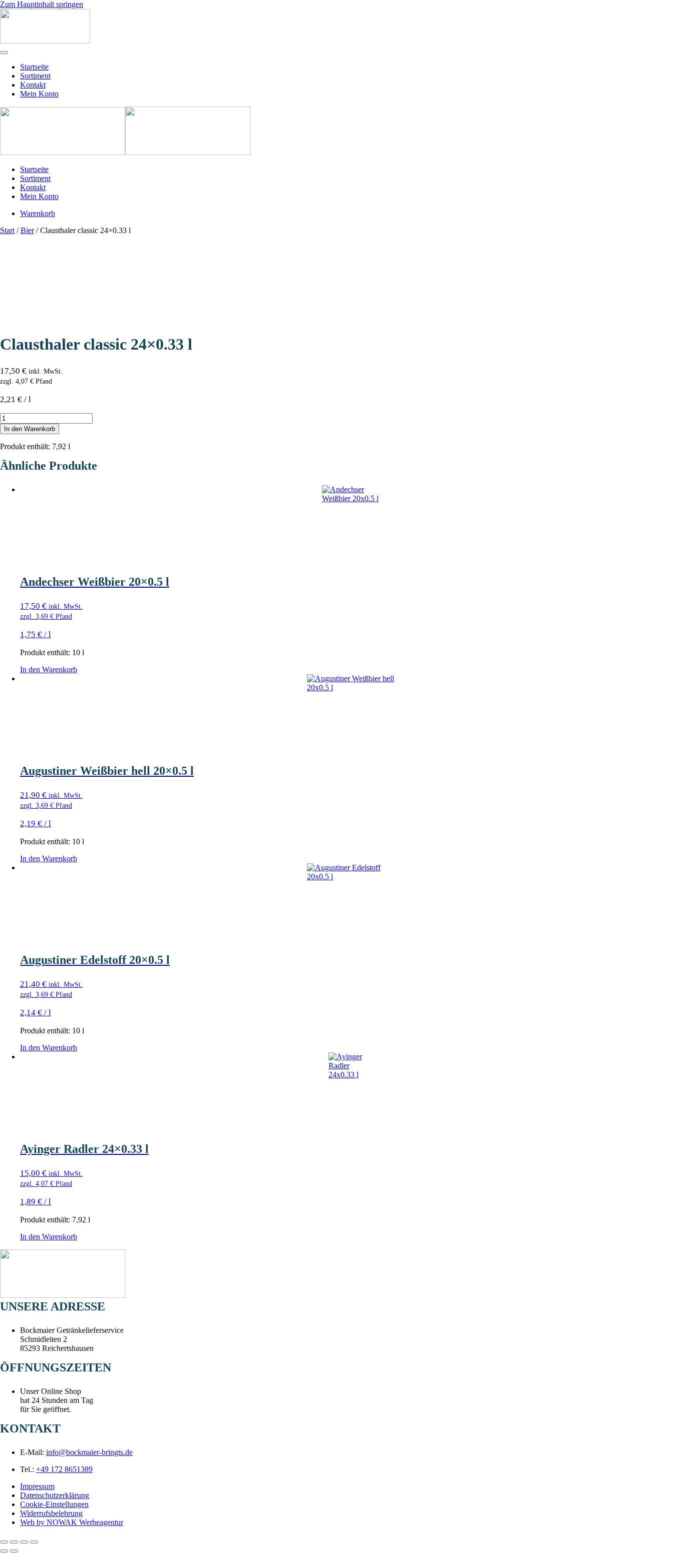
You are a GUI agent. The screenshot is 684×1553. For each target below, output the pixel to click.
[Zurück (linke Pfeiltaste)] (4, 1550)
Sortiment (35, 76)
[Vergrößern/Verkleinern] (4, 1541)
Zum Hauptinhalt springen (41, 4)
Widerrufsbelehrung (51, 1513)
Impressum (37, 1486)
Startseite (34, 67)
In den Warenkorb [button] (48, 669)
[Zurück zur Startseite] (45, 41)
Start (7, 230)
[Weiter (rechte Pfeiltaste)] (14, 1550)
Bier (27, 230)
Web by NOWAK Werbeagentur (71, 1522)
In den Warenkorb (29, 429)
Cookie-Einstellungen (54, 1504)
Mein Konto (39, 94)
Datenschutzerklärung (54, 1495)
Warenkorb (37, 213)
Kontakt (33, 85)
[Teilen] (24, 1541)
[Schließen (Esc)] (34, 1541)
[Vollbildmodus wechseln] (14, 1541)
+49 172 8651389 (64, 1469)
